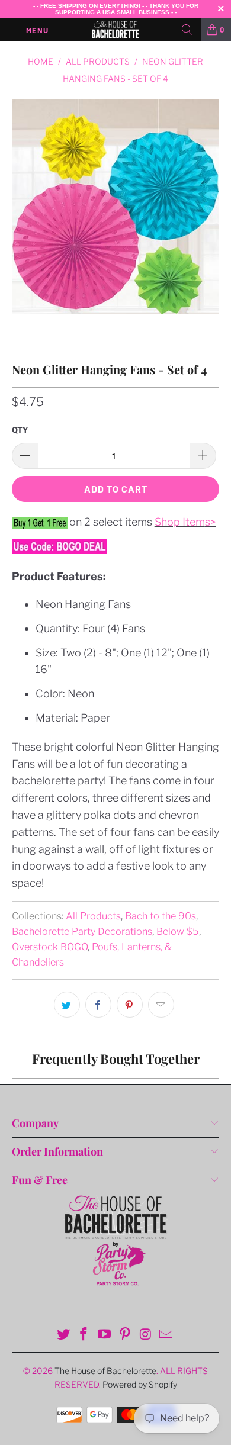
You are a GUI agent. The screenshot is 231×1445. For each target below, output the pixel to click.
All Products (93, 916)
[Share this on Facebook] (98, 1005)
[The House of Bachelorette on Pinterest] (125, 1335)
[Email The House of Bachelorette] (166, 1335)
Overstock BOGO (50, 946)
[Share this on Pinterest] (130, 1005)
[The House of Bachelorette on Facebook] (84, 1335)
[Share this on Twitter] (67, 1005)
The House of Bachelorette (105, 1371)
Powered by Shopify (139, 1384)
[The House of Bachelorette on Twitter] (63, 1335)
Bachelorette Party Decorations (82, 931)
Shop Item (180, 522)
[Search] (187, 29)
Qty (20, 430)
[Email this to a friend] (161, 1005)
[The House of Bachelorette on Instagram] (146, 1335)
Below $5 (177, 931)
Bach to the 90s (160, 916)
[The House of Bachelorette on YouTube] (105, 1335)
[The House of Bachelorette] (116, 29)
